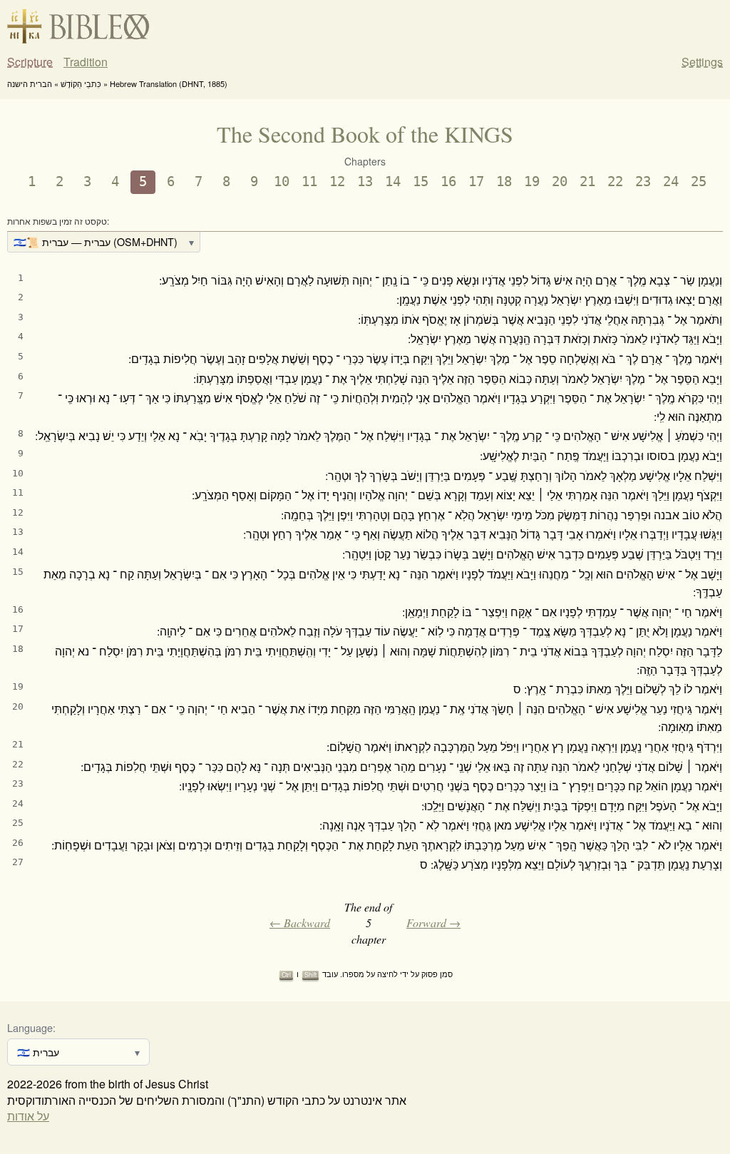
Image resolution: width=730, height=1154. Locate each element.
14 (393, 181)
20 (559, 181)
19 (532, 181)
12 (337, 181)
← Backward (299, 922)
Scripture (30, 62)
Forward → (433, 922)
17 (476, 181)
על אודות (28, 1116)
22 (615, 181)
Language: (31, 1027)
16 (448, 181)
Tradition (85, 62)
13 (365, 181)
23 (643, 181)
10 (281, 181)
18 (504, 181)
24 (671, 181)
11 (309, 181)
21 (587, 181)
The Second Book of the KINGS (365, 133)
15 (420, 181)
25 (698, 181)
